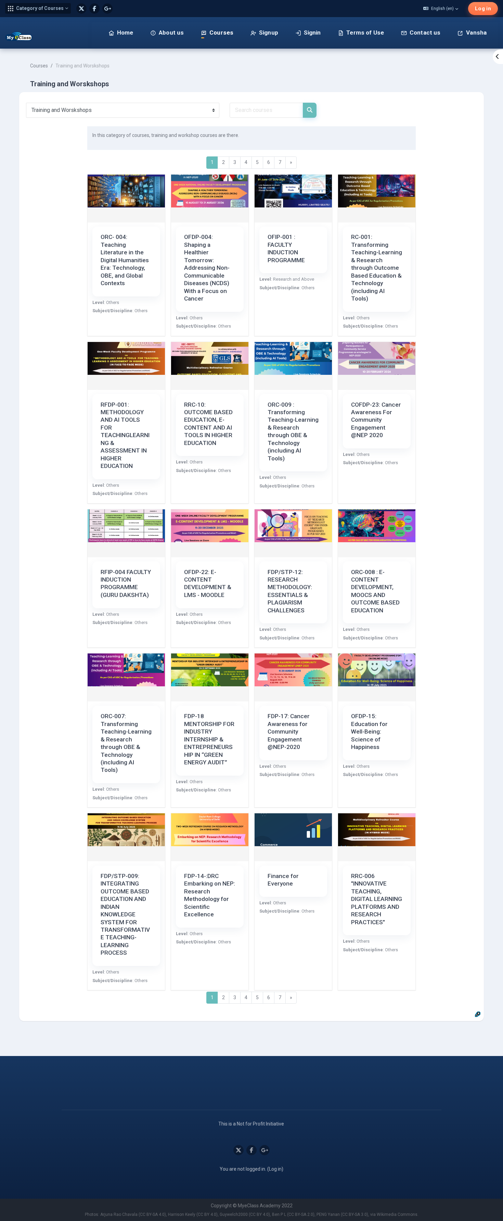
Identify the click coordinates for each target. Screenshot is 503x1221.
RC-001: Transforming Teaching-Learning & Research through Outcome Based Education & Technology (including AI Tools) (376, 267)
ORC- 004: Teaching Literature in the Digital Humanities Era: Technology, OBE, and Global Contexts (125, 260)
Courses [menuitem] (221, 32)
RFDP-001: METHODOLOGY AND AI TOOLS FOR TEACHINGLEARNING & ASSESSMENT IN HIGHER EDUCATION (125, 435)
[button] (38, 8)
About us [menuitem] (171, 32)
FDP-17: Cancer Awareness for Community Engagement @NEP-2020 (289, 731)
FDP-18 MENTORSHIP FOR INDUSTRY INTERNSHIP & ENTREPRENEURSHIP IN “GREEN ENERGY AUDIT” (209, 739)
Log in (483, 8)
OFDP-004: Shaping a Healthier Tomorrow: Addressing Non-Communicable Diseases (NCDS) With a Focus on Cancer (207, 267)
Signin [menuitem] (312, 32)
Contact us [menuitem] (425, 32)
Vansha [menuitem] (476, 32)
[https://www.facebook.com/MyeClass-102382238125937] (94, 8)
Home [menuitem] (125, 32)
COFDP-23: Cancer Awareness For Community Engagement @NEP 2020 (376, 420)
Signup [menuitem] (268, 32)
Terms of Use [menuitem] (365, 32)
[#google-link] (107, 8)
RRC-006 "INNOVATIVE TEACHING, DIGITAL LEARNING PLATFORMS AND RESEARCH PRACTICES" (376, 899)
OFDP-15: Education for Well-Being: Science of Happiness (369, 731)
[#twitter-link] (81, 8)
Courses (39, 65)
